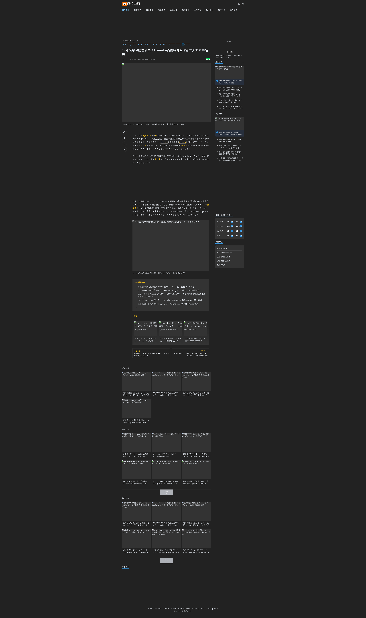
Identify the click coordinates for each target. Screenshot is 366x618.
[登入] (239, 4)
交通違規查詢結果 (223, 257)
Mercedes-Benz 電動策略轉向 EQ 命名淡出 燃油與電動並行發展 (135, 482)
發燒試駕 (137, 9)
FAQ (156, 609)
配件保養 (221, 9)
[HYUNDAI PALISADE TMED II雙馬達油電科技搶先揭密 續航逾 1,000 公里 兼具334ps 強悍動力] (166, 538)
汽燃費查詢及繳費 (223, 261)
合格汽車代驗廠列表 (224, 252)
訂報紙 (202, 609)
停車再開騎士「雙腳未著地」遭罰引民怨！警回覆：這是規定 (195, 482)
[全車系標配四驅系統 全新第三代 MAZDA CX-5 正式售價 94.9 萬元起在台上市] (196, 381)
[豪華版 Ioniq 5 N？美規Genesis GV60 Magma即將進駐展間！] (136, 408)
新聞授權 (166, 609)
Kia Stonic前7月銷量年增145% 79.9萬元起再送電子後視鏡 (145, 339)
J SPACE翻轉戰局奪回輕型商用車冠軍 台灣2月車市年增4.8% (165, 482)
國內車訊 (125, 9)
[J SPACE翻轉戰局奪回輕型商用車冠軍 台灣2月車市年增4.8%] (166, 469)
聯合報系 (194, 609)
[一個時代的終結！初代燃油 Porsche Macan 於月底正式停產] (195, 328)
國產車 (140, 45)
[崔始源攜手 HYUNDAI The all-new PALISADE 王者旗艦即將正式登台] (136, 538)
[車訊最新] (243, 62)
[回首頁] (134, 4)
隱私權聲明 (186, 609)
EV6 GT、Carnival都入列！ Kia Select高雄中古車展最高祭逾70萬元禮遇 (170, 300)
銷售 (124, 45)
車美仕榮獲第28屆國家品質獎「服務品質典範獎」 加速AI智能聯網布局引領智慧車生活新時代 (171, 295)
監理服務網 (221, 265)
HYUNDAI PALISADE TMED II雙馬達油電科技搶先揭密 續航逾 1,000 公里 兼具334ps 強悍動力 (166, 551)
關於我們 (208, 609)
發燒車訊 (128, 40)
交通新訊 (173, 9)
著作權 (180, 609)
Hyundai (132, 45)
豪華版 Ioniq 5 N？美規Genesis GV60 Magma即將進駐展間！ (136, 421)
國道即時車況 (222, 248)
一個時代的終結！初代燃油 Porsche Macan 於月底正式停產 (195, 339)
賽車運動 (233, 9)
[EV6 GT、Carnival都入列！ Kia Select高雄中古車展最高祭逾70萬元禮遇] (196, 538)
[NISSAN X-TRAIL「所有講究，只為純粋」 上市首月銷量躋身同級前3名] (170, 328)
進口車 (155, 45)
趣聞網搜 (185, 9)
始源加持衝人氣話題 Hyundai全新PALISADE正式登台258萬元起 (166, 286)
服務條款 (174, 609)
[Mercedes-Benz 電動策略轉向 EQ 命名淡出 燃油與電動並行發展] (136, 469)
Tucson (171, 45)
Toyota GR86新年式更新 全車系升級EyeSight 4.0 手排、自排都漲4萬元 (169, 290)
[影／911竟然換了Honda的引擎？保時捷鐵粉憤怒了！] (166, 442)
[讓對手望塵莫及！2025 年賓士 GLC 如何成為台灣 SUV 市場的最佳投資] (196, 442)
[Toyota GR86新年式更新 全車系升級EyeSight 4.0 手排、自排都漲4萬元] (166, 381)
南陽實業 (163, 45)
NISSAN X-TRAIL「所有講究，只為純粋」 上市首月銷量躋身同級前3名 (170, 339)
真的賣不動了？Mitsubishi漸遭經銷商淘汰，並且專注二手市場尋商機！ (135, 455)
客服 (159, 609)
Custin (179, 45)
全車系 (147, 45)
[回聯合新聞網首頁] (124, 4)
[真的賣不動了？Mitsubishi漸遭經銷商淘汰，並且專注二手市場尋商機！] (136, 442)
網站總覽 (216, 609)
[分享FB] (124, 132)
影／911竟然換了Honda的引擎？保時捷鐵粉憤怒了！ (164, 455)
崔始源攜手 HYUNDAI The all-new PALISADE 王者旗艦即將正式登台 (168, 304)
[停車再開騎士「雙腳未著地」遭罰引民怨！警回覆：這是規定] (196, 469)
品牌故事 (209, 9)
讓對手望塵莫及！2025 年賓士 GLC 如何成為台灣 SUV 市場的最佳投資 (196, 455)
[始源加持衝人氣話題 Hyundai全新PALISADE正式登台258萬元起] (136, 381)
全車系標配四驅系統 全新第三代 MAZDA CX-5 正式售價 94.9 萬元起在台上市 (196, 394)
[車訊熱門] (243, 114)
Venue (186, 45)
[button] (242, 3)
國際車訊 (149, 9)
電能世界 (161, 9)
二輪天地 (197, 9)
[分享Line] (124, 138)
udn (123, 40)
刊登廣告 (149, 609)
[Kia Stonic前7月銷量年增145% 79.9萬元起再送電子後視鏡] (145, 328)
